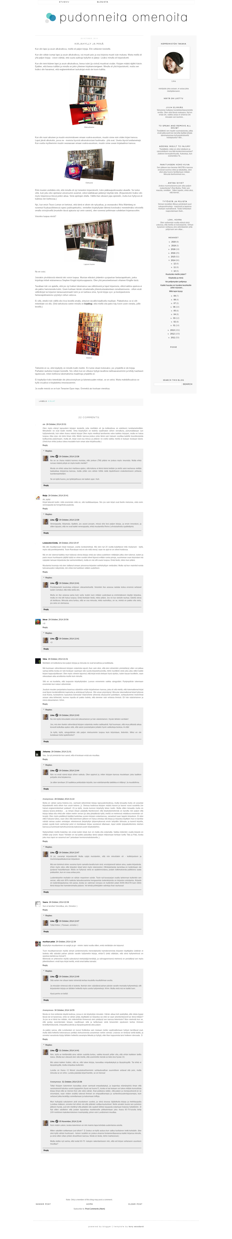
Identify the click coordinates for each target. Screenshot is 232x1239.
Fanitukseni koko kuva (175, 165)
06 (174, 307)
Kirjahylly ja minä (176, 278)
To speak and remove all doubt (175, 127)
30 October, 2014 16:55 (64, 1010)
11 (175, 267)
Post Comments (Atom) (95, 1209)
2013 (172, 330)
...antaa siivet (175, 183)
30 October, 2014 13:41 (69, 583)
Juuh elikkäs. (175, 107)
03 (174, 318)
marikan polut (49, 942)
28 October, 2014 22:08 (59, 902)
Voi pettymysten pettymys (176, 282)
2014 (173, 260)
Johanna (46, 752)
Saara (45, 902)
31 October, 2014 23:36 (72, 1082)
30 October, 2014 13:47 (69, 852)
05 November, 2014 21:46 (70, 1121)
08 (175, 300)
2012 (172, 334)
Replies (48, 451)
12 (175, 264)
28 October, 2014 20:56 (58, 619)
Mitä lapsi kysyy (176, 291)
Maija (45, 495)
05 (175, 311)
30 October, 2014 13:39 (69, 520)
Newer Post (43, 1204)
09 (175, 296)
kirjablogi (88, 304)
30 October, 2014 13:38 (69, 456)
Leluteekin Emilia (50, 543)
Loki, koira (175, 220)
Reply (45, 445)
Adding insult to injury (174, 146)
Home (89, 1204)
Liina (52, 456)
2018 (173, 249)
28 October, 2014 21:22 (64, 799)
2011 (173, 337)
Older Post (135, 1204)
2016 (173, 253)
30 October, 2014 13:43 (69, 715)
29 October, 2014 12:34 (66, 942)
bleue (45, 619)
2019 (173, 246)
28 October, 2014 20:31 (56, 424)
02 (175, 322)
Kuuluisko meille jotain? (176, 274)
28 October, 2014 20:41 (58, 495)
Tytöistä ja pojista (175, 201)
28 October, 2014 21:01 (58, 659)
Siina (45, 659)
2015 (173, 257)
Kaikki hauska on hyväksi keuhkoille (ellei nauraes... (176, 286)
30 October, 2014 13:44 (69, 770)
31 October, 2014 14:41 (69, 1050)
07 (175, 303)
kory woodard (136, 1227)
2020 (173, 242)
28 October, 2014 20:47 (69, 543)
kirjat (51, 401)
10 (175, 271)
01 (174, 325)
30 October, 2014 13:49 (69, 976)
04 (175, 314)
